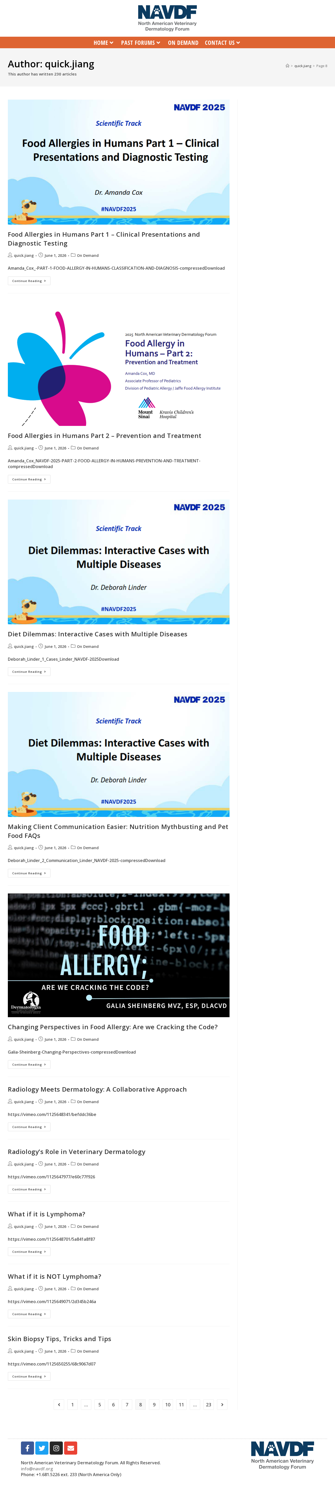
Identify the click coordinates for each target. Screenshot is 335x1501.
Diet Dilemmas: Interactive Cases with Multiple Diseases (98, 634)
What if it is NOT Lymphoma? (54, 1276)
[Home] (287, 65)
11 (181, 1404)
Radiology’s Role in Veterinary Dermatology (76, 1151)
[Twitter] (41, 1448)
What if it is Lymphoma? (46, 1214)
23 (208, 1404)
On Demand (88, 255)
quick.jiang (24, 255)
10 (167, 1404)
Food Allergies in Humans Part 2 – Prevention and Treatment (105, 435)
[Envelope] (70, 1448)
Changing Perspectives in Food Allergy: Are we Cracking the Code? (112, 1026)
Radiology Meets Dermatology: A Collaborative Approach (97, 1089)
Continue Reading (31, 280)
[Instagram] (56, 1448)
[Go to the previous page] (59, 1404)
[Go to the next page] (222, 1404)
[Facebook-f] (27, 1448)
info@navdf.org (37, 1469)
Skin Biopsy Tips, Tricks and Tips (59, 1338)
